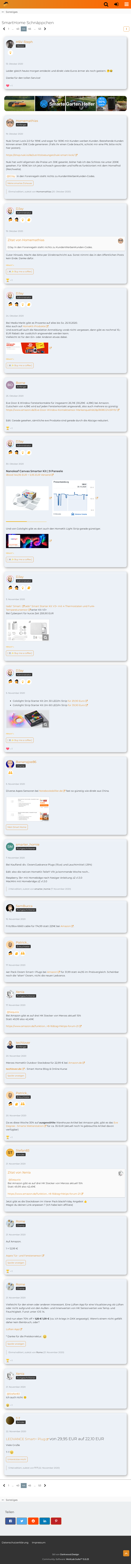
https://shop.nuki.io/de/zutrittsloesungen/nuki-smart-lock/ (40, 155)
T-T (36, 1468)
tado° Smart (13, 606)
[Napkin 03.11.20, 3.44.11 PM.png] (28, 630)
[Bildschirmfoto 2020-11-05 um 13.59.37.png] (28, 719)
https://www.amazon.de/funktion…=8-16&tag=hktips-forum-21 (42, 1026)
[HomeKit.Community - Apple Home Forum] (6, 4)
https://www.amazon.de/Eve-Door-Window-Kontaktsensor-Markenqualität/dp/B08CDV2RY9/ (61, 409)
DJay (12, 176)
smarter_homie (42, 889)
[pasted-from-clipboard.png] (28, 809)
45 (29, 28)
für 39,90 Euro (76, 705)
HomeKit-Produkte (34, 326)
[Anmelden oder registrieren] (116, 4)
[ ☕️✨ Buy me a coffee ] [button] (20, 271)
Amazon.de (75, 1062)
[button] (106, 4)
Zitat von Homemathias (26, 240)
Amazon (65, 926)
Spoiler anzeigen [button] (16, 1075)
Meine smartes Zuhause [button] (20, 183)
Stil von (65, 1554)
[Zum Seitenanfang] (126, 1553)
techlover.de (13, 1068)
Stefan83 (14, 1393)
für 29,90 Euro (76, 700)
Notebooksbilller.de (50, 790)
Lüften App (12, 1329)
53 (39, 28)
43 (17, 28)
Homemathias (43, 191)
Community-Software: (65, 1559)
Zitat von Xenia (19, 1172)
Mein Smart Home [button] (17, 827)
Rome (39, 1352)
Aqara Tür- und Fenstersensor (23, 1255)
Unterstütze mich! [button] (17, 1459)
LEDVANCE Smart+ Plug (25, 1439)
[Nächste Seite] (45, 28)
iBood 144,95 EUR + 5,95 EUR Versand (28, 474)
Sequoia (14, 1012)
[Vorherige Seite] (4, 28)
